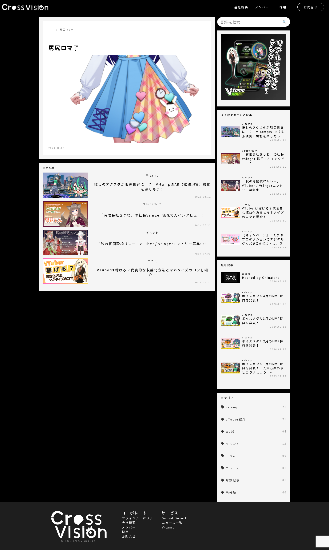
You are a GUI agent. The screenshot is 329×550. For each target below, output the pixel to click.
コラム (256, 455)
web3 (256, 431)
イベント (256, 443)
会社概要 (241, 7)
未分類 (256, 492)
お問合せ (311, 7)
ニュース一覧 (172, 522)
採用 (283, 7)
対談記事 (256, 480)
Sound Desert (174, 518)
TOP (51, 29)
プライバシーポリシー (139, 518)
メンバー (262, 7)
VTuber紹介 (256, 419)
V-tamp (256, 407)
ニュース (256, 468)
